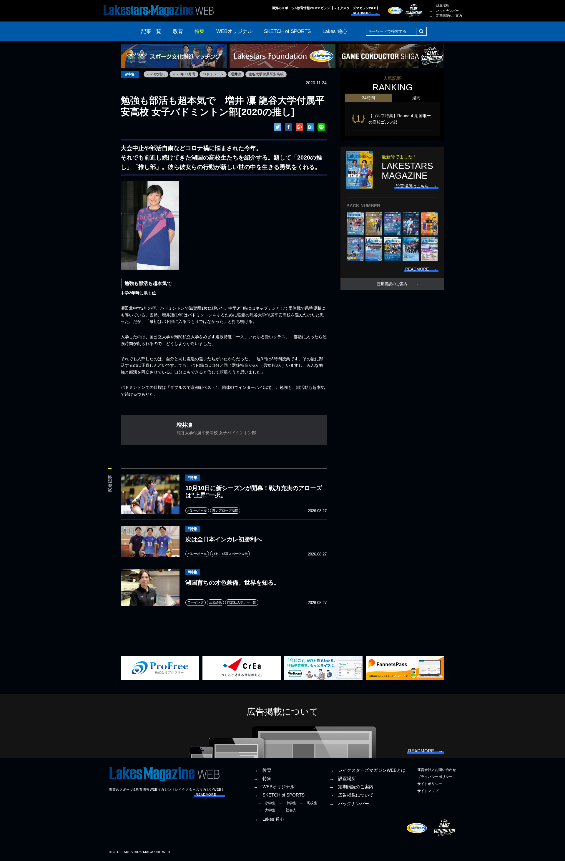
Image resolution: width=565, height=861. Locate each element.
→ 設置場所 (439, 5)
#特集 (130, 74)
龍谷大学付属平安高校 (266, 74)
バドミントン (213, 74)
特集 (200, 31)
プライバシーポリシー (435, 777)
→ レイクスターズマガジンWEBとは (367, 770)
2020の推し (156, 74)
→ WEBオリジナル (274, 786)
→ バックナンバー (444, 10)
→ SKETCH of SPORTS (279, 795)
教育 (178, 31)
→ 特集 (262, 778)
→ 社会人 (287, 810)
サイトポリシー (429, 784)
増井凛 (236, 74)
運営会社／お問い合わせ (436, 770)
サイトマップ (427, 791)
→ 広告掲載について (351, 795)
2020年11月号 (183, 74)
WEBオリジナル (234, 31)
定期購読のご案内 (392, 284)
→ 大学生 (266, 810)
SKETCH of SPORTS (287, 31)
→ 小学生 (266, 803)
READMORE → (365, 13)
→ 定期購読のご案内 (446, 15)
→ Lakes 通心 (269, 819)
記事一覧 (151, 31)
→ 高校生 (308, 803)
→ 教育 (262, 770)
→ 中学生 (287, 803)
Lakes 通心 (335, 31)
